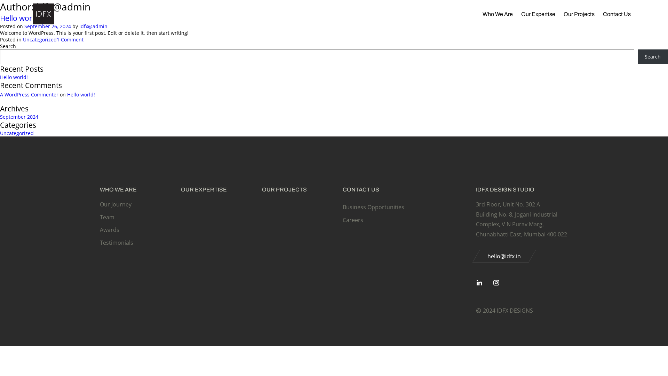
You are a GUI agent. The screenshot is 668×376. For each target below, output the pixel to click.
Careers (353, 220)
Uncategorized (40, 39)
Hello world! (14, 77)
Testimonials (116, 242)
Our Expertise (538, 14)
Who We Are (498, 14)
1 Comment (70, 39)
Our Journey (116, 204)
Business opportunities (373, 207)
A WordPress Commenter (29, 94)
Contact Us (617, 14)
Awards (109, 230)
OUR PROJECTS (284, 190)
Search (8, 46)
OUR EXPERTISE (204, 190)
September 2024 (19, 116)
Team (107, 217)
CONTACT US (361, 190)
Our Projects (579, 14)
